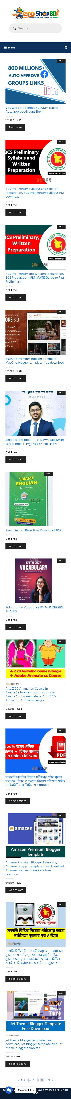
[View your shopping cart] (66, 47)
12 (49, 1080)
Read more (15, 127)
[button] (9, 1090)
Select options (17, 801)
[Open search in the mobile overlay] (35, 28)
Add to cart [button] (16, 212)
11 (45, 1080)
